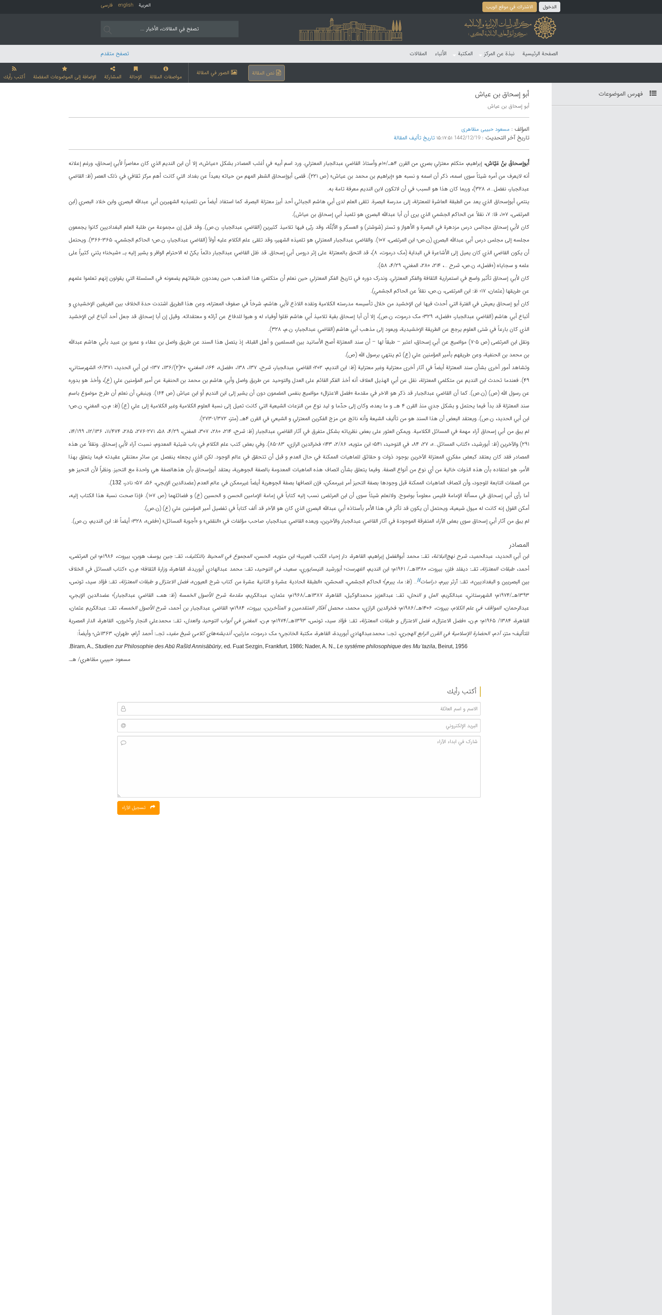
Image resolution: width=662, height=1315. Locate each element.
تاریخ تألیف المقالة (414, 138)
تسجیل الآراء (134, 807)
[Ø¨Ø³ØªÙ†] (650, 94)
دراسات (428, 581)
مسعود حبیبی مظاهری (485, 130)
